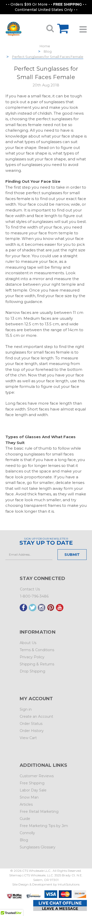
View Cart (28, 738)
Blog (48, 51)
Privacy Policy (32, 657)
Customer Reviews (37, 776)
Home (45, 46)
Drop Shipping (32, 671)
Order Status (31, 723)
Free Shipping (32, 783)
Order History (32, 730)
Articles (26, 804)
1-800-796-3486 (34, 596)
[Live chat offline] (60, 905)
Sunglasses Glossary (37, 847)
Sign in (26, 709)
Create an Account (36, 716)
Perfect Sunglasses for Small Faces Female (47, 57)
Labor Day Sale (33, 790)
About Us (28, 642)
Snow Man (29, 797)
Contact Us (30, 589)
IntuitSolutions (68, 884)
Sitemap (15, 875)
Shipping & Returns (37, 664)
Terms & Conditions (37, 650)
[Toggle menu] (83, 27)
